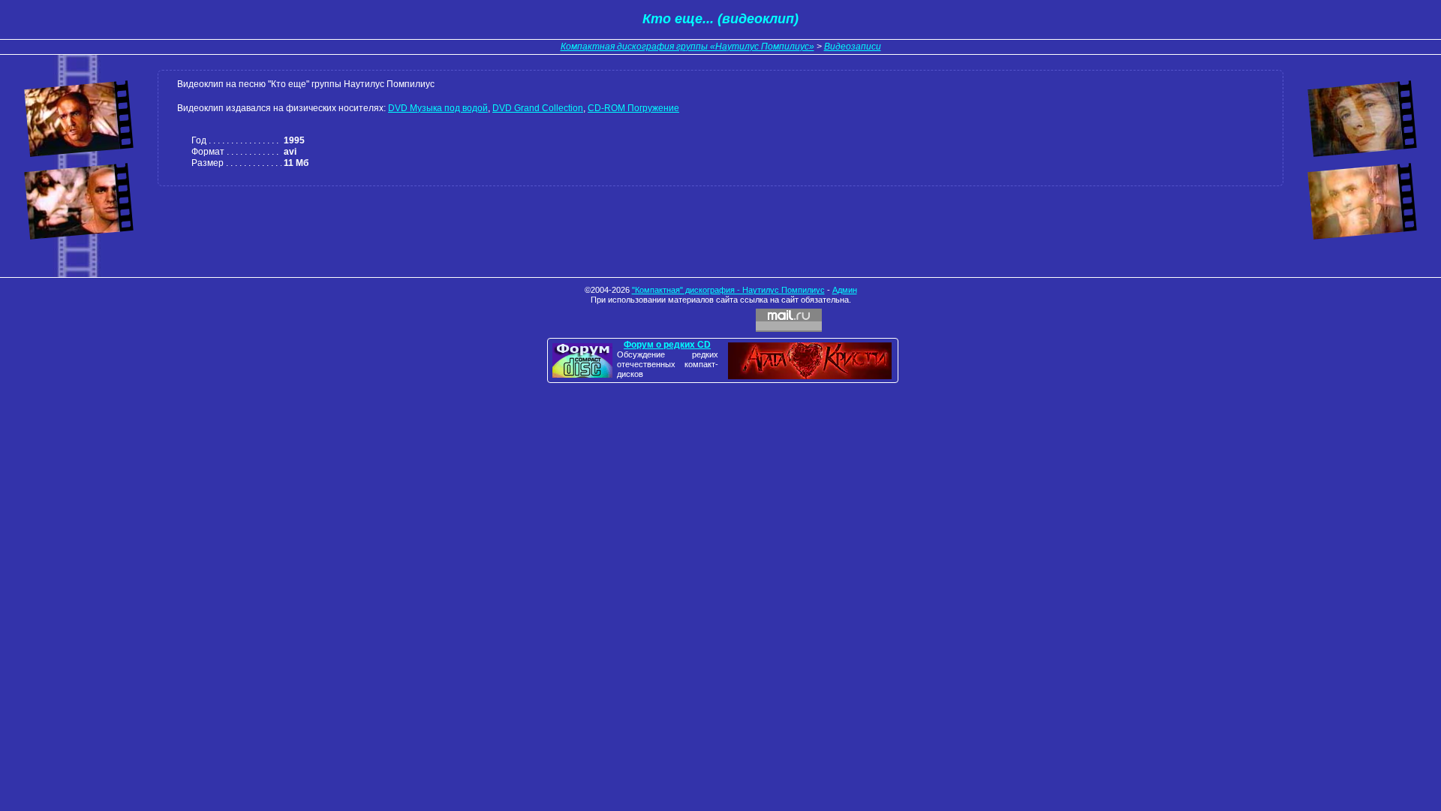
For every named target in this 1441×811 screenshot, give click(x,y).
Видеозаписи (852, 46)
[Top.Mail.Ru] (789, 320)
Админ (844, 289)
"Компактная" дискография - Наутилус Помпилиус (728, 289)
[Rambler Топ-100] (720, 320)
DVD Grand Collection (537, 108)
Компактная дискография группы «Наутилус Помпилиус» (687, 46)
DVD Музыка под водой (438, 108)
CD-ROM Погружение (633, 108)
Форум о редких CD (667, 345)
